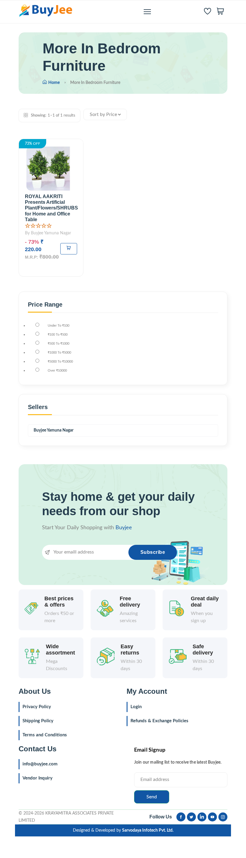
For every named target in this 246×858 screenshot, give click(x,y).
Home (54, 83)
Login (136, 707)
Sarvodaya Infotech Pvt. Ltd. (147, 830)
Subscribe (152, 552)
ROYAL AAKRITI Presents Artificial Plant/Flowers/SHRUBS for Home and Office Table (51, 208)
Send (151, 796)
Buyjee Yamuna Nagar (54, 430)
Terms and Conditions (44, 735)
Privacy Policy (36, 707)
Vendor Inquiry (37, 778)
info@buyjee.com (40, 764)
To (58, 325)
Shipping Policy (37, 721)
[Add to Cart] (68, 248)
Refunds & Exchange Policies (159, 721)
